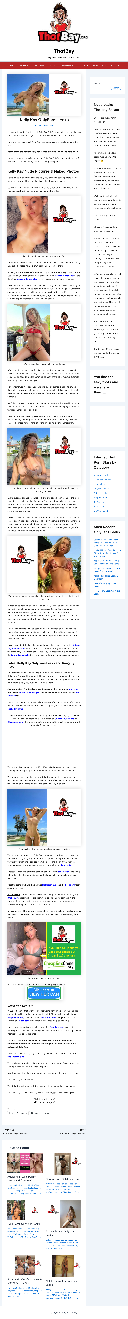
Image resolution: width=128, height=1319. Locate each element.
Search (97, 83)
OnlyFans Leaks (14, 1188)
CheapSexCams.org (64, 718)
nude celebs (99, 484)
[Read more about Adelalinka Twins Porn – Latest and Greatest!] (25, 1162)
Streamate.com (16, 722)
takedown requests (64, 275)
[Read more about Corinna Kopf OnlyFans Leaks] (63, 1164)
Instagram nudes (50, 885)
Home (12, 65)
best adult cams (15, 709)
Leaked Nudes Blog (31, 1185)
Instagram (67, 65)
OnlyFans (24, 65)
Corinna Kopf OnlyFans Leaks (63, 1179)
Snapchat (38, 65)
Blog (114, 65)
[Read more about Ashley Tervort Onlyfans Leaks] (63, 1213)
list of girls (66, 865)
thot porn (73, 689)
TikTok (51, 65)
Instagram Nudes (15, 1185)
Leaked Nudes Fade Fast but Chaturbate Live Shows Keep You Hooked (107, 553)
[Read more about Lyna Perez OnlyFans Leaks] (25, 1210)
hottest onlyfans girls (29, 692)
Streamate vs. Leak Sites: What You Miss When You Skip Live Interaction (106, 542)
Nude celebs (100, 65)
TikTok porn (69, 885)
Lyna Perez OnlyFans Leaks (24, 1223)
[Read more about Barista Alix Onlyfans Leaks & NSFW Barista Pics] (25, 1265)
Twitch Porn (29, 1191)
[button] (56, 65)
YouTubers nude (14, 1194)
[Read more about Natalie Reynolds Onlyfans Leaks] (63, 1266)
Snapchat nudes (65, 1243)
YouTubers (83, 65)
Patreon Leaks (27, 1188)
